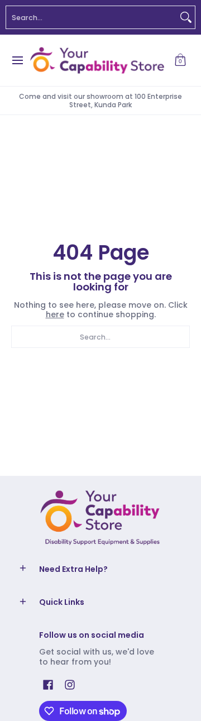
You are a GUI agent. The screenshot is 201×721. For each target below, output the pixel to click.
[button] (180, 60)
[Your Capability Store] (96, 60)
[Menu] (17, 60)
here (55, 314)
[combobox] (91, 17)
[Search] (186, 17)
